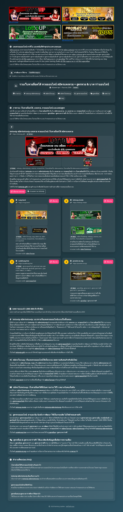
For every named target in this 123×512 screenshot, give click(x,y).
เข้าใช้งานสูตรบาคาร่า (68, 61)
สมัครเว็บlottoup (65, 93)
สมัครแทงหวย (14, 50)
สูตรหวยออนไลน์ (81, 93)
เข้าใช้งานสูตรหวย (27, 59)
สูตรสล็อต (62, 59)
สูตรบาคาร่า (51, 59)
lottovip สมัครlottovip (33, 93)
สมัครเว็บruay (50, 93)
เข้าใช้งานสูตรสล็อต (83, 61)
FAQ (62, 98)
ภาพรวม (18, 93)
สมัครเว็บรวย (29, 52)
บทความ (107, 93)
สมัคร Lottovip (69, 50)
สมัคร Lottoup (77, 54)
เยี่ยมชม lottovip (19, 191)
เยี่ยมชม (55, 201)
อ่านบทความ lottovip (36, 191)
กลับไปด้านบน (70, 506)
